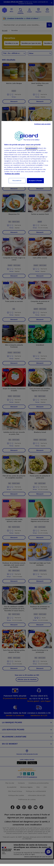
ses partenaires (31, 148)
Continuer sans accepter (42, 124)
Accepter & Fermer (35, 180)
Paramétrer (17, 180)
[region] (27, 154)
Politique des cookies (12, 174)
